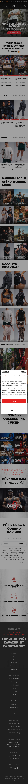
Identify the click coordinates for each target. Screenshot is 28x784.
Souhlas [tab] (5, 375)
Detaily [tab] (13, 375)
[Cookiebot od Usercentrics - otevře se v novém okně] (20, 372)
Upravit (13, 406)
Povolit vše (14, 401)
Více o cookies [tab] (22, 375)
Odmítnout (14, 411)
